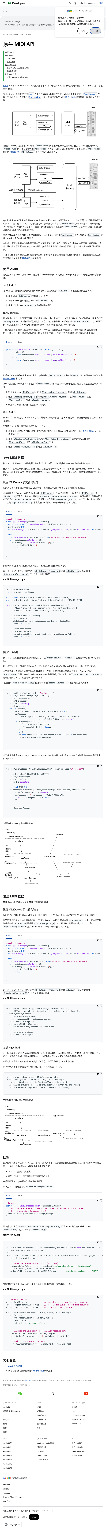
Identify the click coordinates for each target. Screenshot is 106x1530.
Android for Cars (78, 1419)
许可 (16, 1511)
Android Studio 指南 (45, 1443)
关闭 (83, 31)
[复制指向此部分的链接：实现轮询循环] (21, 652)
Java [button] (20, 342)
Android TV (76, 1424)
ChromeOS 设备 (78, 1415)
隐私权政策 (41, 1424)
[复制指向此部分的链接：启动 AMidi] (18, 285)
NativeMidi (27, 258)
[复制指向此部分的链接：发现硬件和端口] (22, 313)
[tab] (9, 342)
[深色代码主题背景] (98, 346)
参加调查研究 (77, 1455)
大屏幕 (74, 1407)
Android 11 (7, 1468)
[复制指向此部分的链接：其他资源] (18, 1360)
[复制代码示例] (101, 346)
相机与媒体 (41, 1419)
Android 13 (7, 1460)
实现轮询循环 (88, 431)
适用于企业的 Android (12, 1411)
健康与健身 (41, 1415)
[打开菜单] (4, 3)
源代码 (6, 1419)
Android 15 (7, 1451)
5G (38, 1428)
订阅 (34, 1517)
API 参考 (40, 1451)
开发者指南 (41, 1447)
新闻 (5, 1424)
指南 (30, 34)
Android (6, 1407)
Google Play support (80, 1451)
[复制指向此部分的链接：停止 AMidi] (18, 412)
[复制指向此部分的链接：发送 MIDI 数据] (26, 896)
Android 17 (7, 1443)
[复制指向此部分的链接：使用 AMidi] (21, 269)
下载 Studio (42, 1455)
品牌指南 (24, 1511)
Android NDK (9, 378)
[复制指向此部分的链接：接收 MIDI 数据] (26, 457)
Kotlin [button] (9, 342)
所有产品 (6, 1501)
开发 (23, 34)
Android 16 (7, 1447)
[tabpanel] (53, 357)
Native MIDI (38, 1371)
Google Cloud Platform (12, 1497)
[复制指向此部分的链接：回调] (11, 1157)
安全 (5, 1415)
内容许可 (28, 1380)
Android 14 (7, 1455)
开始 (95, 31)
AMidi (5, 85)
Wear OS (75, 1411)
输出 (74, 97)
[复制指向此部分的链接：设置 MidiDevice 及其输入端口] (40, 909)
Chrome (6, 1489)
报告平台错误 (77, 1443)
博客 (5, 1428)
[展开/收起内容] (14, 52)
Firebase (6, 1493)
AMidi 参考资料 (15, 1366)
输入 (67, 97)
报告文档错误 (77, 1447)
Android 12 (7, 1464)
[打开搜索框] (70, 3)
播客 (5, 1432)
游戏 (39, 1407)
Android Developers (10, 34)
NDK (5, 11)
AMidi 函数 (14, 152)
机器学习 (41, 1411)
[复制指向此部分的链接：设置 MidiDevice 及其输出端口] (40, 482)
